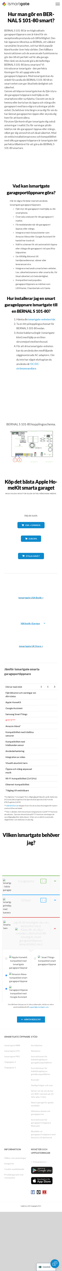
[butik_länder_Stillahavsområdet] (31, 561)
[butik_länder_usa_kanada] (31, 530)
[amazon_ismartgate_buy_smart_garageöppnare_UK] (31, 631)
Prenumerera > (40, 1161)
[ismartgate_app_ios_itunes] (42, 1180)
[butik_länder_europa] (31, 544)
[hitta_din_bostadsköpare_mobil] (31, 849)
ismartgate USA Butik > (31, 597)
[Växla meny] (57, 4)
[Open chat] (54, 1263)
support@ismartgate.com (39, 1007)
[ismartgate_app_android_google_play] (42, 1170)
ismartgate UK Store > (31, 646)
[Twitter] (39, 1192)
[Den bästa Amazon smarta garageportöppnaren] (31, 582)
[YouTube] (44, 1192)
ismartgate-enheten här (41, 319)
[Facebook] (33, 1192)
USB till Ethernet (12, 806)
